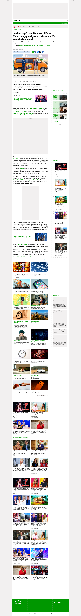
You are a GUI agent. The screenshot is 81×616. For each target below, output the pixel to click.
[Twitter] (40, 52)
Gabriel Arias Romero (34, 417)
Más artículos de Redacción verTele (20, 437)
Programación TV (64, 1)
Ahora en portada (17, 475)
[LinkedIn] (43, 52)
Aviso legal (39, 613)
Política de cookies (45, 613)
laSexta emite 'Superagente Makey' (55, 115)
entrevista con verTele (21, 244)
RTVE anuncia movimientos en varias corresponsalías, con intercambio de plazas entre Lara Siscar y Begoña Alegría (39, 470)
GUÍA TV (57, 90)
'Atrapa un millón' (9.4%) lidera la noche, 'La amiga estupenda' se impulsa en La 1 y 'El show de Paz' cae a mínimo (39, 525)
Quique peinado (26, 256)
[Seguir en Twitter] (54, 602)
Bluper (22, 168)
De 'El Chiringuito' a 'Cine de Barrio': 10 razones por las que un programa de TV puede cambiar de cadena (39, 577)
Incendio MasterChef (36, 1)
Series (39, 23)
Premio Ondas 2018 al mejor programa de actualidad (26, 179)
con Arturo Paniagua (28, 113)
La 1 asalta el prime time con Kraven (55, 96)
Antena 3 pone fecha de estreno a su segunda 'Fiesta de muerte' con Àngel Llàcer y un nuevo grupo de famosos (21, 542)
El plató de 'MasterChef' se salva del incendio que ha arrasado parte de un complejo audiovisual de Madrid (21, 524)
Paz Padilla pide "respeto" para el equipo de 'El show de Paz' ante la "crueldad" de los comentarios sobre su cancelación (61, 189)
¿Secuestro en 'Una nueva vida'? (56, 109)
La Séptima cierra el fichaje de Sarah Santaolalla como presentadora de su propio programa (39, 26)
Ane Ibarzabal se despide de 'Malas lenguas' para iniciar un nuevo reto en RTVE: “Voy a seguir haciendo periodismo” (21, 431)
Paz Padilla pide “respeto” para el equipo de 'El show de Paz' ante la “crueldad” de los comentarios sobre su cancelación (39, 414)
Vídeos (43, 23)
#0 (21, 256)
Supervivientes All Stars (42, 1)
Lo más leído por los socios (18, 400)
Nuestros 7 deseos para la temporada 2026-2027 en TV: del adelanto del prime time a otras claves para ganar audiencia (59, 300)
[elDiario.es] (18, 603)
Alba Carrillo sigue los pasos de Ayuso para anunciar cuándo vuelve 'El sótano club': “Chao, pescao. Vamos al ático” (39, 431)
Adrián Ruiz (15, 417)
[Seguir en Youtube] (59, 602)
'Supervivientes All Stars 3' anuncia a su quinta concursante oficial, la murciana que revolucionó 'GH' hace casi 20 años (39, 507)
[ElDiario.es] (63, 23)
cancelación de (18, 111)
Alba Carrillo (51, 1)
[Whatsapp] (33, 52)
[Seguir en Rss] (60, 602)
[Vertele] (18, 601)
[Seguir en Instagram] (57, 602)
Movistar (18, 256)
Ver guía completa (56, 121)
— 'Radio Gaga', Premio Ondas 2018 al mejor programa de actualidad (31, 45)
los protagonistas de (18, 114)
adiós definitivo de (34, 108)
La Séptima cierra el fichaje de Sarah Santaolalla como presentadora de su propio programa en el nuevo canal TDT (21, 414)
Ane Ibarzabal (55, 1)
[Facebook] (35, 52)
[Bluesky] (38, 52)
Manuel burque (32, 256)
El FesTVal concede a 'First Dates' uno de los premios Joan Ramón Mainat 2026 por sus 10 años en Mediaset (39, 452)
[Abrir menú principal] (67, 20)
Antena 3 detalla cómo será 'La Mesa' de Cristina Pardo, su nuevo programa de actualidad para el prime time (21, 469)
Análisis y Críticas (48, 23)
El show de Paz (21, 1)
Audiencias (27, 23)
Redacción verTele (16, 80)
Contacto (35, 613)
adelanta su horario (28, 109)
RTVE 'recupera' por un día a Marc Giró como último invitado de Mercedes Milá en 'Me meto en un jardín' (20, 452)
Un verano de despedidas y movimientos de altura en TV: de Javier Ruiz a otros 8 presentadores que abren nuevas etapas (21, 507)
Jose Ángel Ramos (34, 579)
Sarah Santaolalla (48, 1)
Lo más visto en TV (33, 23)
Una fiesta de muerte (26, 1)
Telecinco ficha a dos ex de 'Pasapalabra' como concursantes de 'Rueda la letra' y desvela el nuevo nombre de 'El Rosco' (39, 560)
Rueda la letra (59, 1)
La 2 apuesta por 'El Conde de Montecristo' (55, 102)
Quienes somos (30, 613)
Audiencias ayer (31, 1)
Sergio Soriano (15, 510)
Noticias (15, 23)
